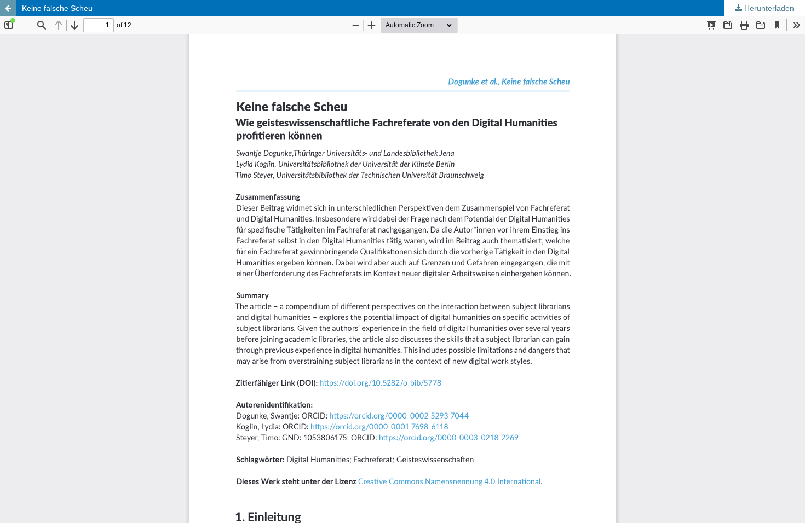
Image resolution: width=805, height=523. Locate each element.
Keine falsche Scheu (57, 8)
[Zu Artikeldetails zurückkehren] (8, 8)
